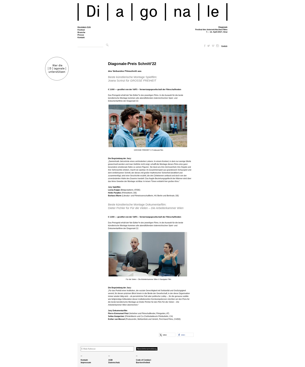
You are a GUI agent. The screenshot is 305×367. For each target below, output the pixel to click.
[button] (167, 335)
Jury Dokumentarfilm (117, 310)
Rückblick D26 (84, 27)
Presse (81, 35)
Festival (81, 30)
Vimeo (213, 46)
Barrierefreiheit (143, 362)
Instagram (217, 46)
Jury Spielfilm (114, 187)
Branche (81, 32)
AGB (110, 360)
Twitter (208, 46)
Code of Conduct (143, 360)
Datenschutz (114, 362)
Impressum (86, 362)
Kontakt (81, 37)
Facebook (204, 46)
